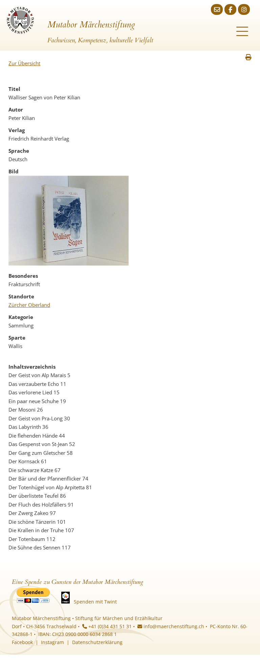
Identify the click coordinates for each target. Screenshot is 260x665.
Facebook (22, 642)
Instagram (52, 642)
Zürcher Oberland (29, 304)
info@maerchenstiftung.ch (173, 626)
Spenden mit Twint (95, 601)
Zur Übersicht (24, 63)
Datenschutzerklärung (97, 642)
